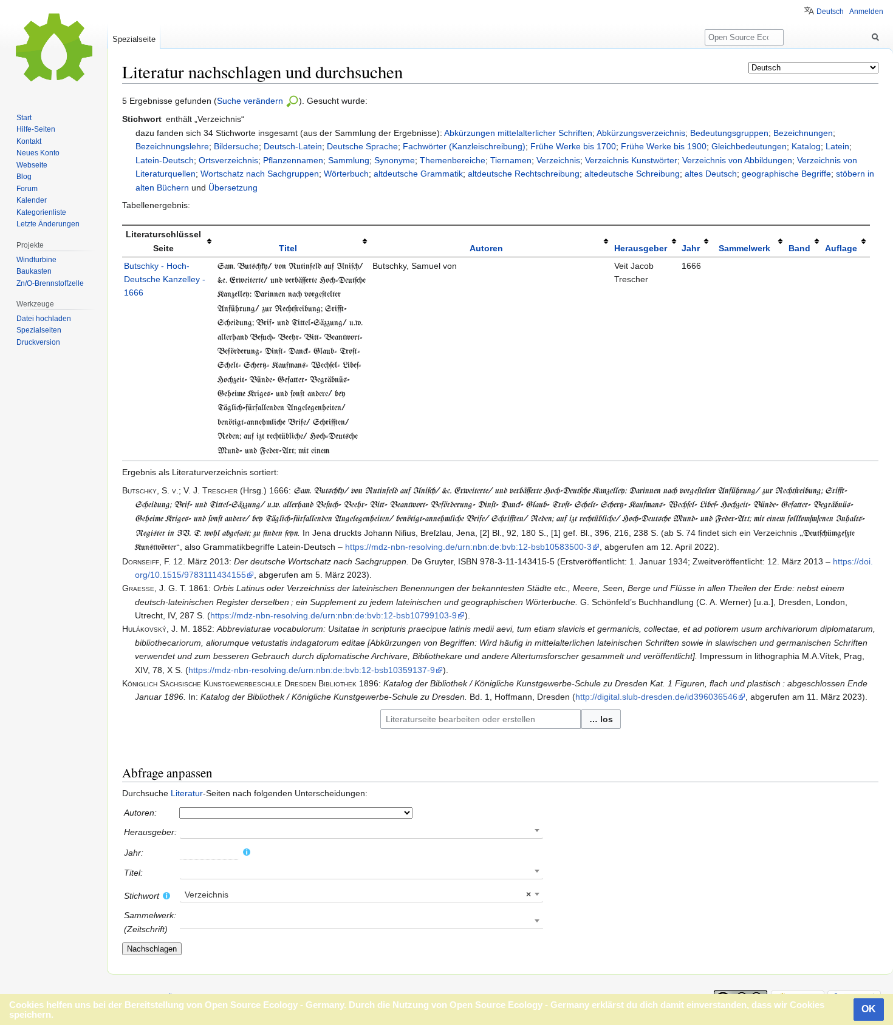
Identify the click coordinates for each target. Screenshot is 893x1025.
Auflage (841, 248)
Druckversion (38, 342)
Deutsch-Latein (293, 146)
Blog (24, 176)
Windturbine (36, 259)
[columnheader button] (293, 241)
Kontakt (28, 141)
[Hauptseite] (53, 48)
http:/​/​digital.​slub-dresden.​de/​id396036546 (656, 697)
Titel (288, 248)
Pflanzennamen (293, 160)
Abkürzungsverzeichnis (641, 133)
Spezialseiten (38, 330)
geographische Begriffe (786, 173)
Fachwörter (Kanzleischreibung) (464, 146)
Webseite (31, 165)
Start (24, 117)
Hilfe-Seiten (35, 129)
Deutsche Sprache (362, 146)
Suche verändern (251, 101)
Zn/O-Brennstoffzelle (50, 283)
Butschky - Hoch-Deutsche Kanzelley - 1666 (164, 279)
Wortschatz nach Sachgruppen (259, 173)
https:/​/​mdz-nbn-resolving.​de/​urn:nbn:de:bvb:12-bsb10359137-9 (311, 670)
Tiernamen (511, 160)
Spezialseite (134, 39)
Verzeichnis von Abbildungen (737, 160)
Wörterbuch (346, 173)
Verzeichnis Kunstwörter (631, 160)
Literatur (187, 793)
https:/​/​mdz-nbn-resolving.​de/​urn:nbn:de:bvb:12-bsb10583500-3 (468, 547)
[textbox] (361, 894)
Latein (837, 146)
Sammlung (348, 160)
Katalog (806, 146)
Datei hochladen (43, 318)
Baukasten (34, 271)
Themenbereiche (452, 160)
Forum (27, 188)
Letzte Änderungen (48, 224)
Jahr (691, 248)
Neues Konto (38, 153)
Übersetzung (233, 187)
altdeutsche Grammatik (418, 173)
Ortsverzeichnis (228, 160)
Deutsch (830, 11)
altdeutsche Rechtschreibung (524, 173)
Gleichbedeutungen (749, 146)
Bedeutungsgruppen (729, 133)
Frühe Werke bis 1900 (664, 146)
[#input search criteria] (292, 101)
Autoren (486, 248)
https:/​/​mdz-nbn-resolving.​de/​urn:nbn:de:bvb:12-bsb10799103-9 (333, 615)
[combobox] (480, 719)
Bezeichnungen (803, 133)
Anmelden (866, 11)
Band (799, 248)
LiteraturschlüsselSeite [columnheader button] (163, 240)
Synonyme (394, 160)
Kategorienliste (41, 212)
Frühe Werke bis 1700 (573, 146)
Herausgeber (640, 248)
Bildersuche (236, 146)
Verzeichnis (558, 160)
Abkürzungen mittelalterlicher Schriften (518, 133)
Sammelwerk (744, 248)
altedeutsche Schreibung (632, 173)
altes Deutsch (711, 173)
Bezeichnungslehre (172, 146)
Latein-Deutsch (164, 160)
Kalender (31, 200)
